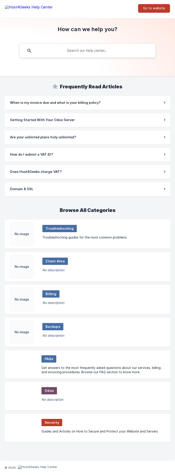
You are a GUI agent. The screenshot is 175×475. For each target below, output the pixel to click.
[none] (29, 8)
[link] (87, 103)
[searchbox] (87, 51)
